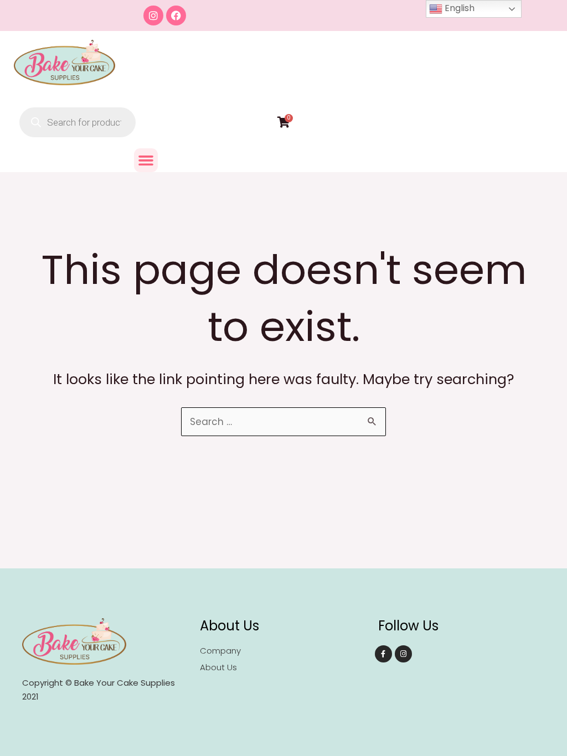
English (458, 8)
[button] (146, 160)
